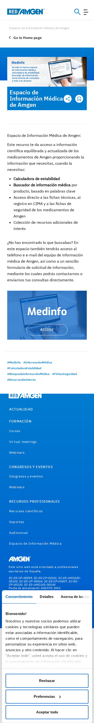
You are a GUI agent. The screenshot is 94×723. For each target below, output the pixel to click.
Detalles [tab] (47, 597)
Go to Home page (27, 38)
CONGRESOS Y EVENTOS (31, 467)
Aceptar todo (47, 712)
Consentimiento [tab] (19, 597)
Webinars (17, 453)
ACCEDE (47, 329)
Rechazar (47, 681)
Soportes (16, 522)
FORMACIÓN (20, 421)
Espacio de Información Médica (35, 544)
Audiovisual (18, 533)
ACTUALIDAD (21, 409)
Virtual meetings (23, 442)
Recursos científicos (26, 511)
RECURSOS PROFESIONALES (34, 501)
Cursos (14, 431)
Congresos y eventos (26, 476)
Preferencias (44, 696)
